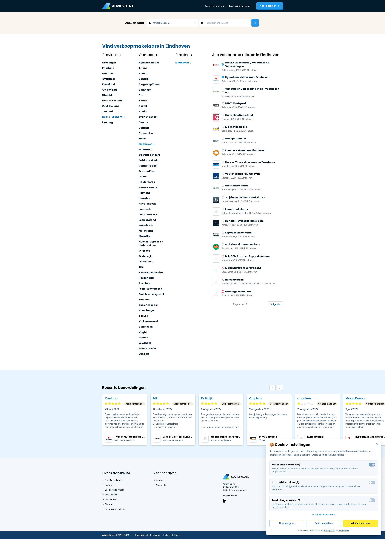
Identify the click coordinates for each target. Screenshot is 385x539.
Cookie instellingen (171, 535)
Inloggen (160, 480)
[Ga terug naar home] (245, 476)
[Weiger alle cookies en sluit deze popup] (377, 444)
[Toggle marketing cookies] (372, 500)
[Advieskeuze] (118, 6)
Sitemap (109, 504)
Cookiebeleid (111, 499)
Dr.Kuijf (206, 398)
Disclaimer (155, 535)
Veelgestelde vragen (114, 490)
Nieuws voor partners (115, 509)
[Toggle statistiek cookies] (372, 482)
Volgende (275, 304)
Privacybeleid (141, 535)
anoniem (304, 398)
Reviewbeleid (111, 494)
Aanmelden (161, 485)
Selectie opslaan (324, 523)
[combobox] (172, 23)
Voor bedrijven (268, 5)
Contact (108, 485)
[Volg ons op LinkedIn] (224, 501)
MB (155, 398)
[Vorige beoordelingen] (273, 388)
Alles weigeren (287, 523)
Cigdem (255, 398)
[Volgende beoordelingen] (280, 388)
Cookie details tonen (325, 514)
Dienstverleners (213, 6)
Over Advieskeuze (113, 480)
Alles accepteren (360, 523)
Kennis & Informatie (239, 6)
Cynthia (111, 398)
